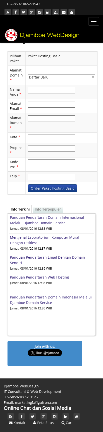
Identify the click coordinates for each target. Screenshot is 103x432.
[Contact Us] (63, 12)
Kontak (18, 422)
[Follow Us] (15, 12)
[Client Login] (71, 12)
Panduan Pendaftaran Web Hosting (39, 277)
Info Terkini (20, 209)
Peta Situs (45, 422)
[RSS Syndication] (7, 12)
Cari (68, 422)
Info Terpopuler (48, 209)
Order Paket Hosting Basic (52, 188)
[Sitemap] (55, 12)
